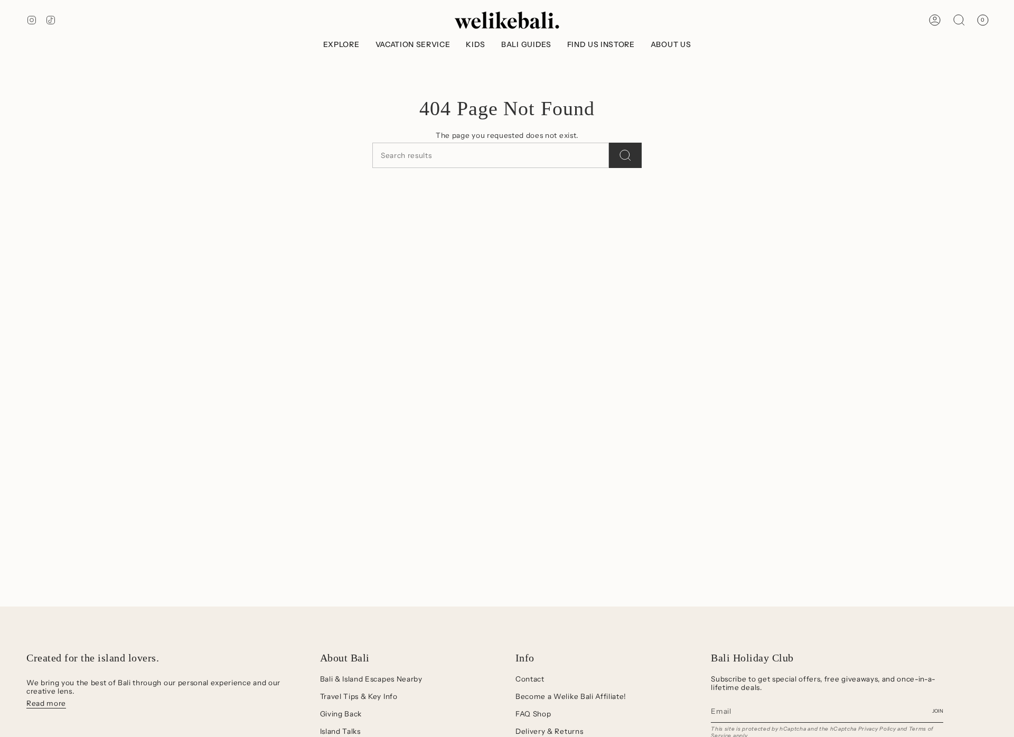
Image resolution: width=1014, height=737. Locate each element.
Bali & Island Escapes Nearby (371, 679)
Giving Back (341, 714)
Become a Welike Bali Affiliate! (570, 696)
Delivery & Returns (549, 731)
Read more (46, 703)
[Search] (625, 155)
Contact (529, 679)
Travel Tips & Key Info (359, 696)
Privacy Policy (877, 728)
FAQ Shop (533, 714)
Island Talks (340, 731)
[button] (341, 44)
